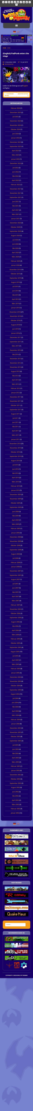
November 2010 (15, 448)
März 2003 (15, 762)
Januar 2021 (15, 219)
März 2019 (15, 304)
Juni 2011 (15, 422)
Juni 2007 (15, 588)
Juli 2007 (15, 584)
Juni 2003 (15, 749)
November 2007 (15, 571)
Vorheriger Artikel (9, 94)
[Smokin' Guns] (16, 890)
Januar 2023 (15, 159)
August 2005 (15, 652)
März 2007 (15, 601)
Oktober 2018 (15, 320)
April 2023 (15, 151)
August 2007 (15, 579)
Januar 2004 (15, 724)
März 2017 (15, 346)
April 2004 (15, 711)
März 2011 (15, 435)
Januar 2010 (15, 490)
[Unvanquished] (16, 902)
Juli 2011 (15, 418)
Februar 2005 (15, 669)
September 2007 (15, 575)
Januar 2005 (15, 673)
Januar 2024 (15, 138)
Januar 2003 (15, 770)
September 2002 (15, 783)
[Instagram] (9, 2)
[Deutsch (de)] (14, 32)
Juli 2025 (15, 117)
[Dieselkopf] (16, 863)
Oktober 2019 (15, 274)
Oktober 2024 (15, 129)
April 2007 (15, 596)
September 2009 (15, 507)
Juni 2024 (15, 134)
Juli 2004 (15, 698)
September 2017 (15, 342)
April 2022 (15, 180)
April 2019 (15, 299)
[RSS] (3, 2)
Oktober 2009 (15, 503)
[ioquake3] (9, 967)
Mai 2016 (15, 354)
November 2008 (15, 541)
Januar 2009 (15, 533)
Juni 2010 (15, 469)
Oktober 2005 (15, 643)
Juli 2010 (15, 465)
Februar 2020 (15, 261)
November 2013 (15, 359)
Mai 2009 (15, 516)
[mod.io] (26, 2)
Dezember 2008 (15, 537)
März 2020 (15, 257)
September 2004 (15, 690)
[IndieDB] (24, 2)
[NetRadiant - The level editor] (16, 946)
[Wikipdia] (29, 2)
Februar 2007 (15, 605)
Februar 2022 (15, 185)
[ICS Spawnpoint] (16, 940)
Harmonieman (9, 64)
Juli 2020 (15, 240)
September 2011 (15, 410)
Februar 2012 (15, 388)
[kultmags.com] (16, 909)
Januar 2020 (15, 265)
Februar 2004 (15, 720)
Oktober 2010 (15, 452)
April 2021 (15, 210)
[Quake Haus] (16, 915)
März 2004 (15, 715)
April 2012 (15, 380)
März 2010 (15, 482)
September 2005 (15, 647)
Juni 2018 (15, 329)
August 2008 (15, 554)
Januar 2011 (15, 439)
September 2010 (15, 456)
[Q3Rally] (16, 896)
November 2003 (15, 732)
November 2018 (15, 316)
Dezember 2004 (15, 677)
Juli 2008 (15, 558)
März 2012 (15, 384)
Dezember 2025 (15, 112)
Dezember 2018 (15, 312)
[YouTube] (18, 2)
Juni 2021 (15, 202)
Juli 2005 (15, 656)
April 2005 (15, 660)
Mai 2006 (15, 626)
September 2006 (15, 618)
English (25, 86)
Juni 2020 (15, 244)
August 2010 (15, 461)
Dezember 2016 (15, 350)
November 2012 (15, 367)
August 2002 (15, 787)
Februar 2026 (15, 108)
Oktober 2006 (15, 613)
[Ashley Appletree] (16, 844)
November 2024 (15, 125)
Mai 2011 (15, 427)
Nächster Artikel (23, 94)
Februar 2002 (15, 809)
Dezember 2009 (15, 494)
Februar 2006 (15, 639)
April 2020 (15, 252)
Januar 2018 (15, 333)
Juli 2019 (15, 286)
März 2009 (15, 524)
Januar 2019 (15, 308)
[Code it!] (16, 850)
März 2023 (15, 155)
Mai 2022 (15, 176)
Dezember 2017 (15, 337)
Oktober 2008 (15, 545)
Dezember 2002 (15, 775)
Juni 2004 (15, 703)
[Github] (16, 5)
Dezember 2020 (15, 223)
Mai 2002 (15, 796)
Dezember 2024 (15, 121)
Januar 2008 (15, 567)
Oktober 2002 (15, 779)
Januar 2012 (15, 393)
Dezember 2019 (15, 270)
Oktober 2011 (15, 405)
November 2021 (15, 193)
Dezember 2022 (15, 163)
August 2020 (15, 236)
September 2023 (15, 146)
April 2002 (15, 800)
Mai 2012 (15, 376)
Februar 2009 (15, 528)
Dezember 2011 (15, 397)
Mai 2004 (15, 707)
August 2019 (15, 282)
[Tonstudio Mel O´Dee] (16, 856)
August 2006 (15, 622)
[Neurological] (16, 875)
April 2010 (15, 478)
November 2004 (15, 681)
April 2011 (15, 431)
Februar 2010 (15, 486)
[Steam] (15, 2)
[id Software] (16, 967)
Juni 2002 (15, 792)
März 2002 (15, 804)
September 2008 (15, 550)
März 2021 (15, 214)
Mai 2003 (15, 753)
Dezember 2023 (15, 142)
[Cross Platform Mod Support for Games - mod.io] (24, 967)
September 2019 (15, 278)
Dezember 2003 (15, 728)
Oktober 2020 (15, 227)
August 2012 (15, 371)
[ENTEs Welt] (16, 837)
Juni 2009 (15, 512)
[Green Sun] (16, 869)
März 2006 (15, 635)
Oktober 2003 (15, 737)
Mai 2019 (15, 295)
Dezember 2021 (15, 189)
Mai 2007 (15, 592)
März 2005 (15, 664)
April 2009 (15, 520)
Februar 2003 (15, 766)
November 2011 (15, 401)
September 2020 (15, 231)
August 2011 (15, 414)
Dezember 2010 (15, 444)
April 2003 (15, 758)
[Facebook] (6, 2)
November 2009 (15, 499)
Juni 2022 (15, 172)
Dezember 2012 (15, 363)
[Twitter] (12, 2)
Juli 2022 (15, 168)
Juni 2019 (15, 291)
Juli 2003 (15, 745)
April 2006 (15, 630)
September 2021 (15, 197)
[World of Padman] (16, 15)
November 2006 (15, 609)
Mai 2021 (15, 206)
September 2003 (15, 741)
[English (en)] (18, 32)
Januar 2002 (15, 813)
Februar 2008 (15, 562)
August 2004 (15, 694)
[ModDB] (21, 2)
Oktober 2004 (15, 686)
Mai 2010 (15, 473)
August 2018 (15, 325)
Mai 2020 (15, 248)
